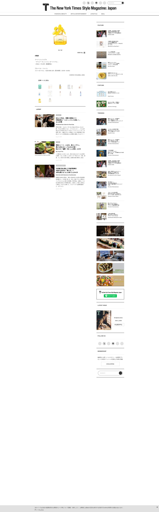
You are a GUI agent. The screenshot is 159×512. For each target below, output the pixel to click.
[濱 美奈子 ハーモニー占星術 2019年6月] (60, 80)
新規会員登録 (110, 364)
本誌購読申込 (118, 324)
